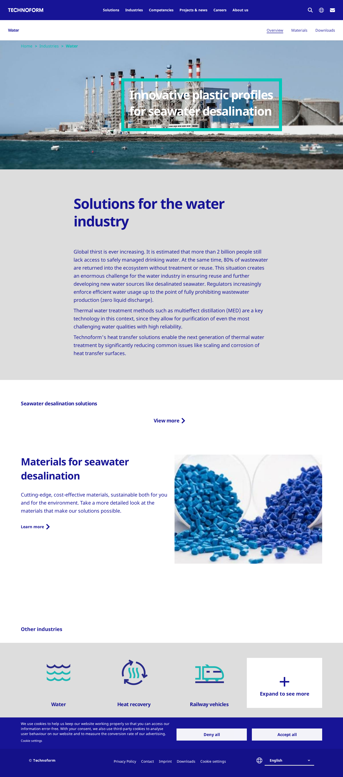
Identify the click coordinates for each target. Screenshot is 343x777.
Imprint (165, 761)
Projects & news (193, 10)
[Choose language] (321, 10)
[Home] (25, 10)
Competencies (161, 10)
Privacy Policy (125, 761)
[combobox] (291, 760)
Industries (134, 10)
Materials (299, 30)
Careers (219, 10)
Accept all (287, 734)
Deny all (212, 734)
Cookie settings (31, 741)
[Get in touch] (332, 10)
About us (240, 10)
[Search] (310, 10)
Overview (275, 30)
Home (26, 46)
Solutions (111, 10)
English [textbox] (276, 760)
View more (166, 420)
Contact (147, 761)
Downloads (325, 30)
